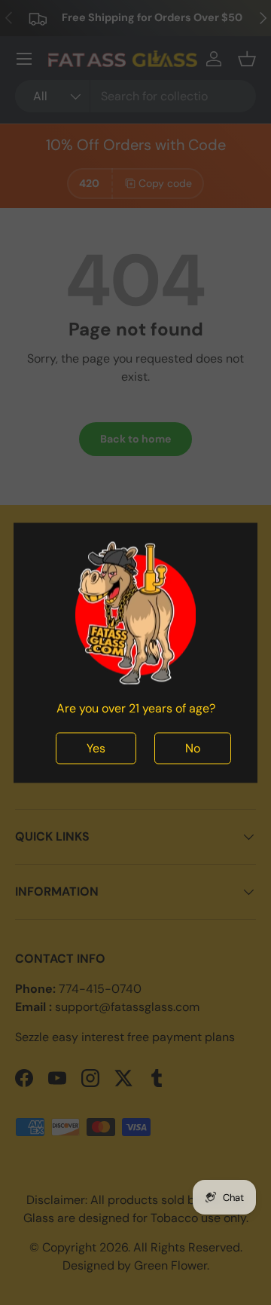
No (192, 747)
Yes (96, 747)
